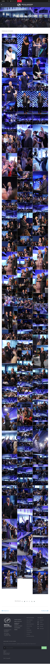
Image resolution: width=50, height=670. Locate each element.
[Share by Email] (34, 601)
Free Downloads (6, 654)
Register (4, 650)
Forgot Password (6, 653)
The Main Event (6, 610)
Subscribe (44, 647)
